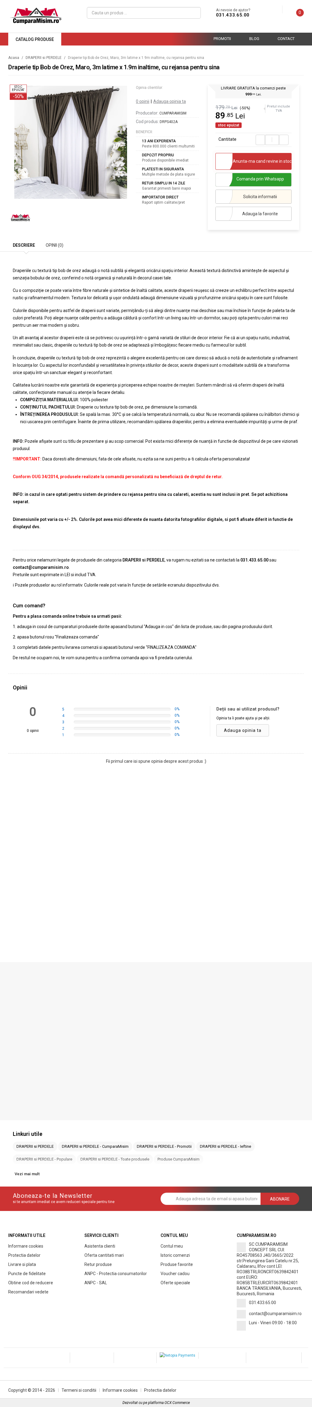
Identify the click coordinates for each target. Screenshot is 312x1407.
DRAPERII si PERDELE (44, 58)
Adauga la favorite (260, 213)
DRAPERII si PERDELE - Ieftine (225, 1146)
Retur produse (98, 1264)
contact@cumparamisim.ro (275, 1313)
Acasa (13, 58)
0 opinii (142, 101)
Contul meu (172, 1246)
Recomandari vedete (28, 1291)
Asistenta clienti (99, 1246)
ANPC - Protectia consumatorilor (115, 1273)
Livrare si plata (22, 1264)
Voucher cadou (175, 1273)
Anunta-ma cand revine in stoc (262, 161)
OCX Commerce (177, 1403)
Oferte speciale (175, 1282)
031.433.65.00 (233, 15)
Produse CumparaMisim (179, 1159)
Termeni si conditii (79, 1390)
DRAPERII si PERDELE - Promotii (164, 1146)
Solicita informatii (260, 196)
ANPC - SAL (95, 1282)
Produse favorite (177, 1264)
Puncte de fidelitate (27, 1273)
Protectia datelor (24, 1255)
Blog (254, 38)
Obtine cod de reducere (30, 1282)
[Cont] (277, 9)
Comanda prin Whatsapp (260, 178)
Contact (286, 38)
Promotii (222, 38)
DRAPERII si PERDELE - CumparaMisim (95, 1146)
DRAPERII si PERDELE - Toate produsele (114, 1159)
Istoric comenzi (175, 1255)
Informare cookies (25, 1246)
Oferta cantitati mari (104, 1255)
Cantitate (227, 139)
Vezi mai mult (27, 1174)
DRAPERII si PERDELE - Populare (44, 1159)
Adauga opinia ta (169, 101)
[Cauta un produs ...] (194, 13)
